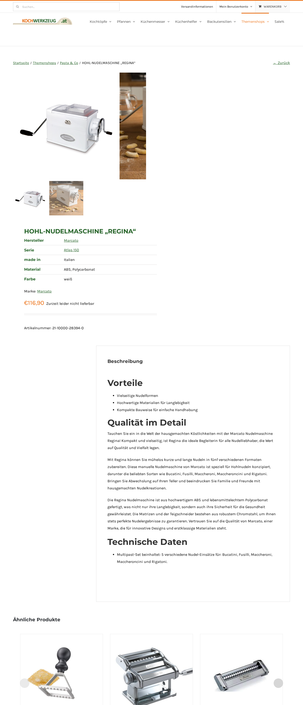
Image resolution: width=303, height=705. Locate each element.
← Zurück (281, 62)
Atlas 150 (71, 250)
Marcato (71, 240)
